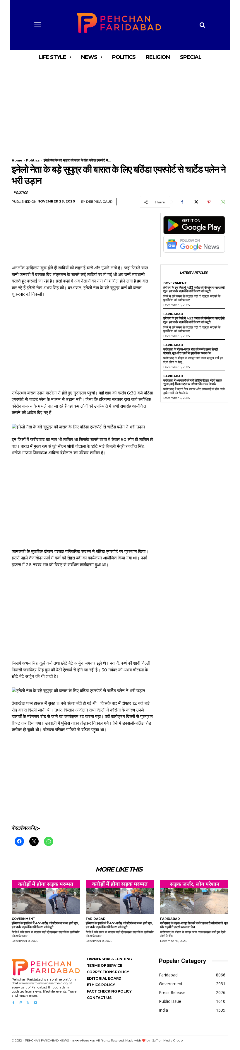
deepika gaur (99, 202)
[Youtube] (35, 1003)
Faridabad (173, 314)
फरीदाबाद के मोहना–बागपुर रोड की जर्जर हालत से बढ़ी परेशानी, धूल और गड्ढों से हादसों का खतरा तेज (190, 351)
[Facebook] (182, 202)
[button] (202, 25)
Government (175, 283)
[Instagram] (20, 1003)
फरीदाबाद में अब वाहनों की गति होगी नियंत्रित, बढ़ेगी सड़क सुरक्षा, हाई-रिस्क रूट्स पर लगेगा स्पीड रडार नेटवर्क (192, 382)
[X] (195, 202)
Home (17, 160)
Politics (33, 160)
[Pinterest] (209, 202)
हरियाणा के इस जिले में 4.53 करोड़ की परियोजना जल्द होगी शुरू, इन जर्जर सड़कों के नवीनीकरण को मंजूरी (193, 289)
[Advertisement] (120, 108)
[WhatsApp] (222, 202)
